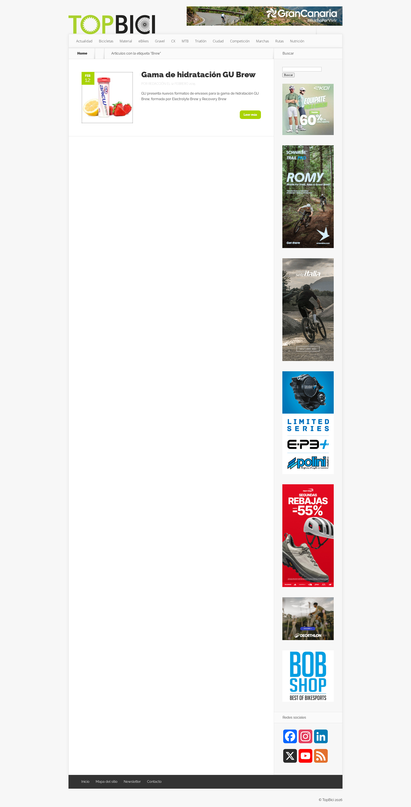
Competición (240, 41)
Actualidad (84, 41)
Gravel (160, 41)
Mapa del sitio (107, 782)
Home (82, 53)
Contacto (154, 782)
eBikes (143, 41)
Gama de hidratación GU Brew (198, 74)
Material (126, 41)
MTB (185, 41)
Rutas (279, 41)
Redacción (157, 83)
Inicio (85, 782)
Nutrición (297, 41)
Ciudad (218, 41)
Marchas (262, 41)
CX (173, 41)
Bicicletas (106, 41)
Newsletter (132, 782)
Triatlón (200, 41)
